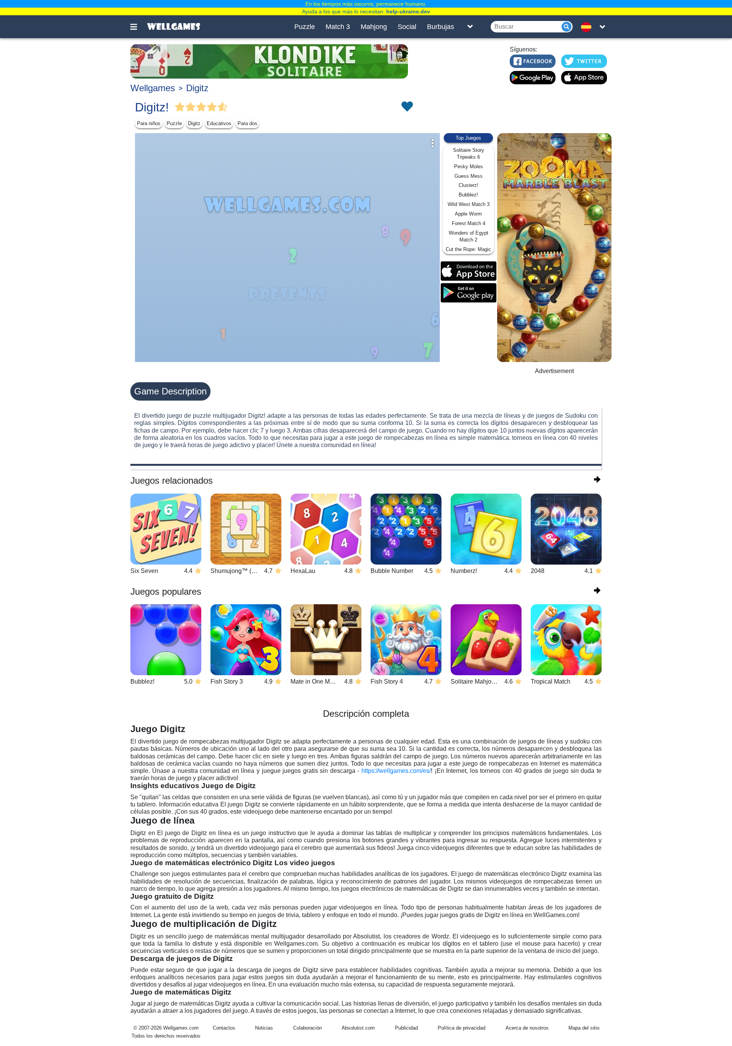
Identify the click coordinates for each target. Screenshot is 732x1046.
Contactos (224, 1028)
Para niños (149, 123)
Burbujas (440, 27)
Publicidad (406, 1028)
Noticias (264, 1028)
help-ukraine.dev (408, 11)
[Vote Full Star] (180, 107)
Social (407, 27)
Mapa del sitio (583, 1028)
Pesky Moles (468, 166)
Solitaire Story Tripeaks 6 (468, 153)
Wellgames (152, 88)
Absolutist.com (358, 1028)
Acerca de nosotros (527, 1028)
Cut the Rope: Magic (468, 249)
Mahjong (374, 27)
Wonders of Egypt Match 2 (468, 236)
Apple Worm (468, 214)
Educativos (219, 123)
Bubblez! (468, 195)
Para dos (247, 123)
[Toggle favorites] (407, 107)
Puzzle (304, 27)
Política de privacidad (461, 1028)
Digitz (197, 88)
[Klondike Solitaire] (269, 61)
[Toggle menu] (138, 26)
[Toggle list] (470, 26)
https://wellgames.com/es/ (395, 771)
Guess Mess (468, 176)
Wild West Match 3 (469, 204)
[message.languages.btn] (588, 26)
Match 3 (338, 27)
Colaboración (307, 1028)
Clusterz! (468, 185)
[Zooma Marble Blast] (554, 247)
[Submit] (566, 27)
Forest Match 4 (468, 223)
